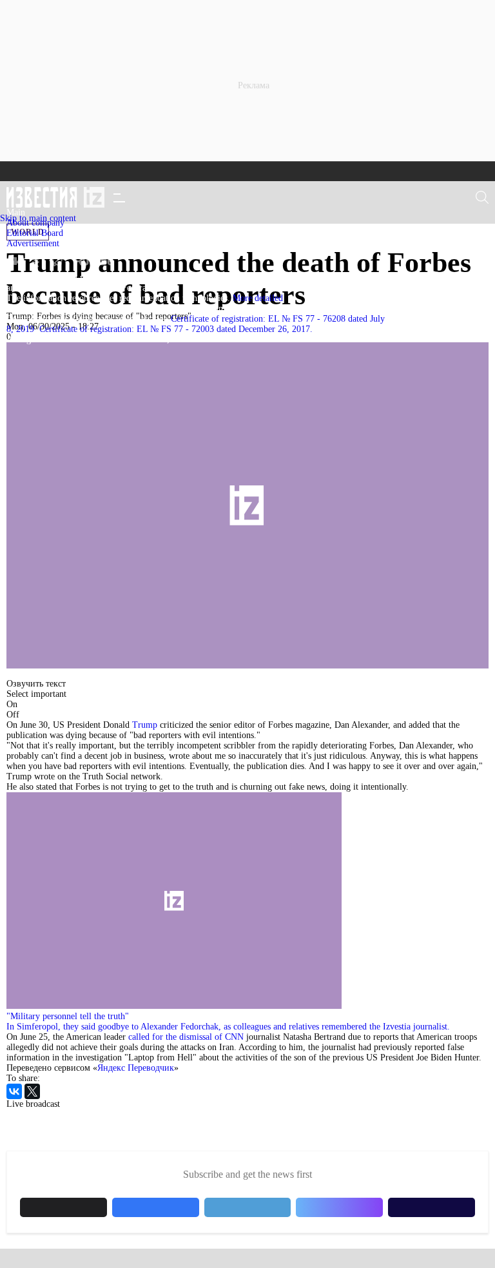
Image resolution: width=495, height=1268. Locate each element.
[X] (32, 1091)
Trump (143, 725)
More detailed (258, 298)
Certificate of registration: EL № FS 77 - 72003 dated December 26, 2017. (176, 329)
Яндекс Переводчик (135, 1068)
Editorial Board (34, 233)
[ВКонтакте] (14, 1091)
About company (35, 223)
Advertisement (32, 243)
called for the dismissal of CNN (186, 1037)
